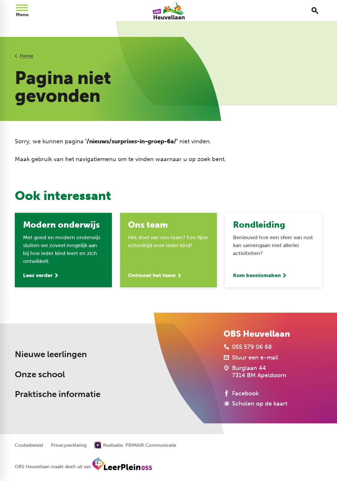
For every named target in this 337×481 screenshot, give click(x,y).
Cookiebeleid (29, 445)
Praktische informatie (57, 394)
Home (26, 56)
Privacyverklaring (69, 445)
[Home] (168, 10)
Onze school (40, 374)
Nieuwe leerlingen (51, 354)
